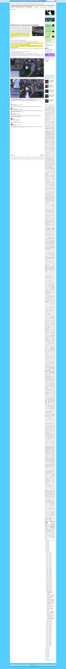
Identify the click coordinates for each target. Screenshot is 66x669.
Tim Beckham (53, 497)
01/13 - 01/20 (49, 644)
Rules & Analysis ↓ (43, 7)
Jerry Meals (46, 290)
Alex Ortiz (50, 116)
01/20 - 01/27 (49, 643)
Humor (53, 263)
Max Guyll (51, 358)
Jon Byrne (51, 304)
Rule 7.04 (46, 455)
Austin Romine (52, 132)
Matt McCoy (51, 356)
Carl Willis (51, 170)
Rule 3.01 (49, 438)
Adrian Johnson (51, 112)
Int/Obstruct (50, 269)
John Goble (50, 300)
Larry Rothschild (50, 329)
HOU (52, 257)
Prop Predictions (51, 399)
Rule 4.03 (46, 442)
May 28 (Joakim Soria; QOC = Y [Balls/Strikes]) (34, 55)
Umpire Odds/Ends (50, 521)
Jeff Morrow (48, 285)
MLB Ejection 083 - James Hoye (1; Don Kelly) (51, 100)
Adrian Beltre (49, 111)
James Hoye (23, 100)
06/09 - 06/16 (49, 589)
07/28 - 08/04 (49, 580)
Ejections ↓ (36, 7)
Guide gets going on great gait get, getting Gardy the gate (24, 77)
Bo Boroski (46, 145)
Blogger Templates (53, 666)
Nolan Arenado (53, 384)
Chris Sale (53, 183)
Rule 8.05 (50, 461)
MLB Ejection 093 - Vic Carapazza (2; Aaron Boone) (51, 81)
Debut (54, 212)
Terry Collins (49, 494)
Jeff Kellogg (50, 284)
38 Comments (27, 99)
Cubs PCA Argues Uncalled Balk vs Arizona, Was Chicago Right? (48, 25)
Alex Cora (46, 116)
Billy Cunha (49, 143)
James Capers (47, 275)
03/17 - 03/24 (49, 633)
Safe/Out (46, 473)
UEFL (36, 100)
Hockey (46, 263)
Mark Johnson (52, 344)
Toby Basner (48, 502)
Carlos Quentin (50, 172)
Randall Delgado (52, 403)
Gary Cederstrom (47, 248)
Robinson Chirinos (48, 413)
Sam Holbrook (53, 474)
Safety (51, 473)
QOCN (51, 400)
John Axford (51, 298)
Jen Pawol (52, 286)
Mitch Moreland (50, 374)
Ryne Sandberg (52, 470)
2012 (47, 655)
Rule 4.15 (48, 445)
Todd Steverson (48, 503)
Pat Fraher (53, 389)
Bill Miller (53, 141)
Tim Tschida (50, 500)
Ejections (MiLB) (47, 229)
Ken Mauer (53, 316)
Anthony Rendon (47, 127)
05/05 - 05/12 (49, 624)
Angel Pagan (52, 125)
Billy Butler (46, 143)
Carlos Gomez (50, 171)
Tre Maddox (52, 512)
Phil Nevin (50, 397)
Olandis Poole (47, 386)
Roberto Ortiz (48, 411)
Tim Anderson (48, 497)
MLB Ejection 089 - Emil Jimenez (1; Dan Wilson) (51, 95)
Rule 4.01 (52, 441)
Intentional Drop (47, 270)
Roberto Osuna (53, 411)
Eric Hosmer (49, 235)
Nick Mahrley (50, 382)
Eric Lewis (53, 235)
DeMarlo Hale (50, 212)
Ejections (19, 100)
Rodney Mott (47, 414)
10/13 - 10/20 (49, 566)
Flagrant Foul (51, 241)
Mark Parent (47, 347)
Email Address (47, 59)
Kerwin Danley (53, 317)
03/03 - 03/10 (49, 635)
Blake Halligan (52, 144)
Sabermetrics (51, 472)
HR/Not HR (51, 258)
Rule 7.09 (47, 457)
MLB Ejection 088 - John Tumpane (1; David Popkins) (51, 91)
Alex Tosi (47, 117)
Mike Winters (51, 372)
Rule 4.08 (50, 443)
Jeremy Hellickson (47, 288)
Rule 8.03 (53, 460)
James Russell (52, 277)
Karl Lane (46, 315)
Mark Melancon (53, 346)
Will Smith (53, 531)
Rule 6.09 (49, 453)
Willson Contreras (52, 532)
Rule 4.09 (53, 443)
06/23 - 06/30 (49, 586)
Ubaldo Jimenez (52, 519)
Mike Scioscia (53, 371)
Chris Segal (51, 184)
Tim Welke (49, 501)
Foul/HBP (51, 243)
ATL (51, 108)
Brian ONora (49, 160)
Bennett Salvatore (48, 139)
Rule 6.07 (51, 452)
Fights (47, 241)
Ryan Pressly (50, 468)
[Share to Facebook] (33, 99)
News (51, 379)
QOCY (26, 100)
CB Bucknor (50, 166)
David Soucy (50, 211)
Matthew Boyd (46, 358)
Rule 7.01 (53, 453)
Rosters (49, 419)
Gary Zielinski (48, 249)
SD (46, 471)
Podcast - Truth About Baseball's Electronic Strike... (50, 609)
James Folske (52, 275)
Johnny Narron (47, 304)
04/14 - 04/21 (49, 628)
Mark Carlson (50, 343)
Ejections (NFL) (51, 230)
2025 (47, 543)
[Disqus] (27, 115)
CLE (46, 168)
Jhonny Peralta (49, 291)
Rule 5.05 (50, 447)
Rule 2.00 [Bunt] (47, 425)
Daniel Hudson (50, 201)
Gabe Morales (51, 247)
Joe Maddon (48, 296)
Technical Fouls (47, 493)
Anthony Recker (52, 126)
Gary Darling (53, 248)
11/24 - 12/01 (49, 558)
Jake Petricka (53, 274)
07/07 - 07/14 (49, 584)
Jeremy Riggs (51, 288)
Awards (51, 133)
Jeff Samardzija (48, 286)
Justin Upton (50, 313)
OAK (47, 385)
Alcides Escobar (47, 115)
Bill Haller (49, 140)
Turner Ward (52, 515)
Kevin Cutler (46, 319)
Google (33, 666)
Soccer (49, 485)
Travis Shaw (53, 511)
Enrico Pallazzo (52, 233)
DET (16, 100)
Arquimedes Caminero (47, 130)
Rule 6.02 (33, 100)
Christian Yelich (52, 185)
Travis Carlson (50, 510)
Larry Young (50, 330)
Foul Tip (47, 243)
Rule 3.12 (48, 440)
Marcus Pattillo (47, 341)
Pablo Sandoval (48, 387)
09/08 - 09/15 (49, 572)
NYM (54, 377)
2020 (47, 549)
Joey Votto (47, 298)
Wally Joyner (50, 529)
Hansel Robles (52, 259)
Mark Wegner (53, 348)
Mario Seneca (46, 342)
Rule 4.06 (47, 443)
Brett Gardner (47, 155)
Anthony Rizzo (53, 127)
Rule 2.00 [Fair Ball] (49, 427)
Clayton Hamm (53, 186)
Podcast (49, 398)
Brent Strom (52, 154)
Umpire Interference (48, 520)
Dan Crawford (50, 198)
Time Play (53, 501)
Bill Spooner (48, 142)
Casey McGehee (51, 174)
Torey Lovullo (47, 509)
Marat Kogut (48, 340)
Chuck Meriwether (47, 186)
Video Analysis (52, 527)
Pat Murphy (51, 390)
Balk (14, 100)
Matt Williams (51, 357)
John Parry (49, 302)
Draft (45, 223)
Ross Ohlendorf (50, 418)
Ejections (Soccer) (47, 231)
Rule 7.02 (47, 454)
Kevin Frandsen (50, 319)
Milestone (50, 373)
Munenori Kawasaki (51, 375)
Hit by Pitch (51, 262)
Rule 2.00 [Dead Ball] (52, 426)
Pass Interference (53, 388)
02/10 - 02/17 (49, 639)
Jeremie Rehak (51, 287)
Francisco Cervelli (47, 244)
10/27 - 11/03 (49, 563)
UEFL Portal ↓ (51, 7)
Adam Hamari (50, 110)
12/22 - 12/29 (49, 553)
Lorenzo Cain (53, 333)
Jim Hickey (53, 291)
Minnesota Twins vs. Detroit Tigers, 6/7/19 (18, 57)
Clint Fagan (51, 188)
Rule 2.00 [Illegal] (50, 429)
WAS (52, 528)
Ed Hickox (49, 224)
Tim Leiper (53, 498)
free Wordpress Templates (46, 666)
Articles (53, 130)
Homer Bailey (49, 263)
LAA (54, 325)
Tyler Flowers (49, 517)
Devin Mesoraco (50, 217)
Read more (49, 29)
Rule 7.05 (50, 455)
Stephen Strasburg (50, 487)
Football (50, 242)
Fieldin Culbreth (52, 240)
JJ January (51, 271)
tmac (54, 537)
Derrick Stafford (48, 216)
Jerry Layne (51, 289)
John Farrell (49, 299)
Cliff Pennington (47, 188)
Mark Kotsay (46, 345)
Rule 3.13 (51, 440)
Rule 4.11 (51, 444)
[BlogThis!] (31, 99)
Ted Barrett (53, 493)
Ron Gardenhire (29, 100)
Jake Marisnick (50, 273)
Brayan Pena (47, 153)
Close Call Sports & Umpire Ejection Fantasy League (27, 3)
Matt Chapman (51, 354)
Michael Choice (47, 361)
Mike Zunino (46, 373)
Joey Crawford (53, 297)
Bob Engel (51, 146)
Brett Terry (53, 156)
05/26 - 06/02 (49, 620)
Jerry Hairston (46, 289)
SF (52, 471)
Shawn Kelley (50, 484)
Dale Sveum (50, 197)
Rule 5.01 (46, 446)
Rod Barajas (52, 413)
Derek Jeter (46, 214)
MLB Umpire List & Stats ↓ (20, 7)
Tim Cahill (47, 498)
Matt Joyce (52, 355)
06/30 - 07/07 (49, 585)
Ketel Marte (47, 318)
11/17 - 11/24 (49, 559)
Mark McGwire (48, 346)
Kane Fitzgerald (52, 314)
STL (45, 472)
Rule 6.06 (47, 452)
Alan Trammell (52, 113)
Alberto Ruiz (52, 114)
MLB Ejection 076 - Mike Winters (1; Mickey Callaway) (50, 592)
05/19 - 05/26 (49, 621)
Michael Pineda (52, 361)
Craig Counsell (47, 194)
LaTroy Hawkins (52, 326)
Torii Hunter (52, 509)
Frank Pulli (47, 245)
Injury (47, 268)
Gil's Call (47, 253)
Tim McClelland (48, 499)
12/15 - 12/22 (49, 554)
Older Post (42, 155)
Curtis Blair (52, 195)
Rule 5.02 (49, 446)
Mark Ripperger (52, 347)
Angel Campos (47, 124)
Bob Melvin (53, 147)
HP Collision (47, 258)
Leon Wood (50, 331)
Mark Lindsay (51, 345)
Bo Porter (50, 145)
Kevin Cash (51, 318)
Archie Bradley (52, 129)
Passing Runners (48, 389)
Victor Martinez (47, 527)
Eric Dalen (51, 234)
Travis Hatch (49, 511)
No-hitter (52, 383)
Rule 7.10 (52, 457)
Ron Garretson (48, 415)
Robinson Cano (53, 412)
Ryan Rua (49, 469)
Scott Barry (53, 475)
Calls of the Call (47, 169)
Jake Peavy (49, 274)
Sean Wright (46, 481)
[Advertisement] (27, 17)
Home (27, 154)
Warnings (49, 530)
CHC (49, 167)
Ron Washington (48, 417)
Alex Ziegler (49, 118)
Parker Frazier (48, 388)
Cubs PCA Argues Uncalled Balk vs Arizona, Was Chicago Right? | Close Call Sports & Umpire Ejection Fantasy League (48, 45)
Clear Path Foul (52, 187)
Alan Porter (46, 113)
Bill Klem (50, 141)
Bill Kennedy (46, 141)
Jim (46, 43)
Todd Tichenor (53, 503)
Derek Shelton (47, 215)
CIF (52, 167)
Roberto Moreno (52, 410)
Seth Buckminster (52, 481)
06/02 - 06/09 (49, 590)
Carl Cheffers (47, 170)
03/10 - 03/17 (49, 634)
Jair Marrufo (50, 272)
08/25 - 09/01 (49, 575)
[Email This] (30, 99)
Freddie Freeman (51, 245)
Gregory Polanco (50, 256)
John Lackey (51, 301)
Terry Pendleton (51, 495)
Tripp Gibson (51, 514)
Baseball (48, 137)
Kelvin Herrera (49, 316)
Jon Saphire (49, 305)
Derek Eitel (52, 213)
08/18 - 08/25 (49, 576)
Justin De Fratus (50, 312)
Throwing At (53, 496)
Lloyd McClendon (52, 332)
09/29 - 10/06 (49, 568)
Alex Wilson (51, 117)
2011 (47, 656)
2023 (47, 545)
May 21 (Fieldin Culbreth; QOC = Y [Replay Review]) (35, 54)
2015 (47, 651)
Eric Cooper (46, 234)
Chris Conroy (47, 181)
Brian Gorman (48, 158)
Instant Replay (52, 268)
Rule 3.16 (48, 441)
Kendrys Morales (48, 317)
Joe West (53, 296)
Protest (46, 400)
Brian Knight (50, 159)
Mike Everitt (51, 367)
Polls (52, 398)
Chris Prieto (49, 183)
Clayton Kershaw (48, 187)
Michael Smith (52, 362)
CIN (54, 167)
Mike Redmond (47, 371)
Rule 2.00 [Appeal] (48, 423)
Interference (53, 270)
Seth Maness (49, 482)
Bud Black (48, 165)
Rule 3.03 (53, 438)
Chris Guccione (49, 182)
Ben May (53, 138)
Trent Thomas (52, 513)
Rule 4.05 (53, 442)
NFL (48, 377)
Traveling (46, 510)
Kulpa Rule (53, 323)
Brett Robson (50, 156)
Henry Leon (52, 261)
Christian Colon (47, 185)
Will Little (49, 531)
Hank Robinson (47, 259)
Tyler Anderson (47, 516)
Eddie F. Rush (52, 225)
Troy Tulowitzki (47, 515)
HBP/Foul (49, 257)
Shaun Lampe (46, 484)
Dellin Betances (48, 213)
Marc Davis (52, 340)
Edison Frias (52, 226)
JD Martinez (48, 271)
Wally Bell (46, 529)
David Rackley (49, 210)
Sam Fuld (48, 474)
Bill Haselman (52, 140)
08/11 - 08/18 (49, 577)
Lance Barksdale (47, 327)
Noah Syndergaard (47, 384)
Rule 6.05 (53, 451)
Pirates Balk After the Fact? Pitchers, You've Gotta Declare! (48, 37)
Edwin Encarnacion (52, 227)
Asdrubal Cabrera (49, 131)
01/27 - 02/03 (49, 642)
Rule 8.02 (49, 460)
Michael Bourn (53, 360)
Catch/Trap (53, 175)
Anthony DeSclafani (47, 126)
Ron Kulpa (53, 415)
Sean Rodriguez (47, 480)
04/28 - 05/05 (49, 625)
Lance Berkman (50, 328)
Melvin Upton (49, 360)
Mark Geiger (48, 344)
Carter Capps (50, 173)
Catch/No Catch (47, 175)
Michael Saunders (47, 362)
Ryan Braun (46, 467)
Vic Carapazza (51, 526)
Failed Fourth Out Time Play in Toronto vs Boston (51, 86)
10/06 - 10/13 (49, 567)
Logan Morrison (48, 333)
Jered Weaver (46, 287)
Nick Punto (49, 383)
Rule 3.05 (47, 439)
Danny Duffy (50, 202)
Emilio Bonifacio (50, 232)
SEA (50, 471)
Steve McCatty (50, 488)
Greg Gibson (51, 254)
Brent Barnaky (47, 154)
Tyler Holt (53, 517)
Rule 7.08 (53, 456)
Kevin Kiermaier (50, 320)
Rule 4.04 (50, 442)
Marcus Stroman (52, 341)
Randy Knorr (46, 404)
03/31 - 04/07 (49, 630)
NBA (45, 376)
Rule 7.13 (50, 458)
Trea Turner (46, 513)
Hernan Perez (46, 262)
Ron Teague (53, 416)
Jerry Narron (51, 290)
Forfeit (54, 242)
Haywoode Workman (47, 260)
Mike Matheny (51, 368)
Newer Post (12, 155)
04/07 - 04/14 (49, 629)
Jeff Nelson (53, 285)
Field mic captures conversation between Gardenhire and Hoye (24, 78)
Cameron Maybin (52, 169)
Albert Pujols (47, 114)
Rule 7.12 (46, 458)
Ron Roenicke (48, 416)
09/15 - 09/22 (49, 571)
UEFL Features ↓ (30, 7)
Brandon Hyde (47, 152)
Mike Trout (47, 372)
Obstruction (51, 385)
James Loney (52, 276)
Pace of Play (53, 387)
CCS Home (12, 7)
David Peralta (50, 209)
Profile (46, 399)
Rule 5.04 (46, 447)
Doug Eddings (53, 221)
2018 (47, 647)
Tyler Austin (51, 516)
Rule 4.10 (47, 444)
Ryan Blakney (51, 466)
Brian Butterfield (48, 157)
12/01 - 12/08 (49, 557)
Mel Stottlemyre (50, 359)
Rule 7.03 (52, 454)
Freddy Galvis (46, 246)
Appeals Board (48, 128)
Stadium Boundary (48, 486)
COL (49, 168)
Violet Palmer (48, 528)
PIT (54, 386)
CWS (52, 168)
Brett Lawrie (51, 155)
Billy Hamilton (53, 143)
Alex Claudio (52, 115)
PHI (51, 386)
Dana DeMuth (49, 200)
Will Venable (47, 532)
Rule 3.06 (51, 439)
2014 (47, 652)
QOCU (46, 401)
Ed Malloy (53, 224)
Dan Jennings (51, 199)
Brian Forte (53, 157)
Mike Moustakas (47, 369)
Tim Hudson (50, 498)
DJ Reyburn (50, 196)
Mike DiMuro (50, 366)
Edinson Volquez (47, 226)
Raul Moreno (50, 404)
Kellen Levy (50, 315)
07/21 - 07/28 (49, 581)
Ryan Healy (46, 468)
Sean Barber (47, 479)
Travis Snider (47, 512)
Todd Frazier (53, 502)
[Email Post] (29, 99)
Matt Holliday (48, 355)
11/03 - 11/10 (49, 562)
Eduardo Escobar (47, 227)
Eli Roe (51, 231)
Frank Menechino (53, 244)
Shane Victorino (52, 483)
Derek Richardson (51, 214)
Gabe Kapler (46, 247)
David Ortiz (46, 209)
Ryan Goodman (52, 467)
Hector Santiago (47, 261)
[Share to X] (32, 99)
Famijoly (47, 48)
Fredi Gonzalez (51, 246)
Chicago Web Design (40, 666)
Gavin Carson (52, 249)
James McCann (47, 277)
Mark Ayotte (50, 342)
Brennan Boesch (52, 153)
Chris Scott (47, 184)
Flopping (46, 242)
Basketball (53, 137)
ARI (48, 108)
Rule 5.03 (53, 446)
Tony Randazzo (51, 508)
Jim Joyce (47, 292)
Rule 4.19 (52, 445)
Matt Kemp (46, 356)
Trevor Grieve (46, 514)
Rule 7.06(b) (49, 456)
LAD (47, 326)
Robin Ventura (48, 412)
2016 (47, 650)
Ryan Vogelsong (53, 469)
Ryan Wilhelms (47, 470)
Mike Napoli (51, 370)
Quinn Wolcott (47, 402)
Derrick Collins (53, 215)
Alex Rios (54, 116)
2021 (47, 548)
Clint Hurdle (46, 189)
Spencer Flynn (53, 485)
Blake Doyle (47, 144)
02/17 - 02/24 (49, 638)
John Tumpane (50, 303)
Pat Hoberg (47, 390)
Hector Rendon (52, 260)
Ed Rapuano (47, 225)
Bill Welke (52, 142)
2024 (47, 544)
